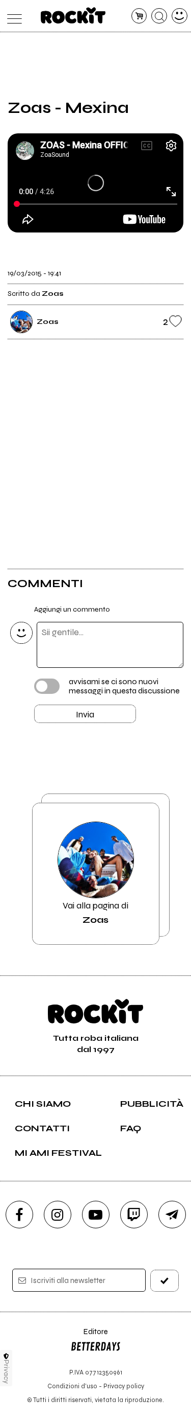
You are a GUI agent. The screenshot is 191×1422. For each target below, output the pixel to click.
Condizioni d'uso (72, 1386)
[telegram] (172, 1214)
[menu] (12, 16)
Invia (85, 714)
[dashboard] (179, 16)
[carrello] (139, 16)
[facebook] (19, 1214)
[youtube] (96, 1214)
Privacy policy (123, 1386)
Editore (89, 1336)
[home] (73, 15)
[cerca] (159, 16)
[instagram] (57, 1214)
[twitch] (134, 1214)
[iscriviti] (164, 1281)
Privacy (6, 1372)
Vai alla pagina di (95, 912)
